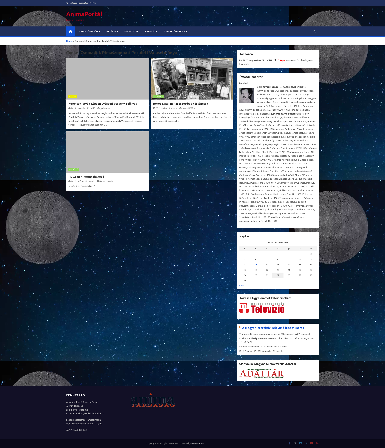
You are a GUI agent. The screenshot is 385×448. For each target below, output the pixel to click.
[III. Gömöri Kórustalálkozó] (107, 152)
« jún (241, 285)
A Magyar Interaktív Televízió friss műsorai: (273, 328)
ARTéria (111, 31)
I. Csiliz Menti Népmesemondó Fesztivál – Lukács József (268, 338)
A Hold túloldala (174, 31)
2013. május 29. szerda (166, 108)
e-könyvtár (131, 31)
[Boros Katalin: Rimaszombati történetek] (192, 79)
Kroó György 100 (247, 351)
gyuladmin (105, 108)
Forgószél (158, 96)
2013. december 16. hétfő (83, 108)
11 (256, 264)
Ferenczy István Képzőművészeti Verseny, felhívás (102, 103)
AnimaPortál (84, 14)
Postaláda (151, 31)
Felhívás (72, 96)
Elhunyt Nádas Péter (249, 346)
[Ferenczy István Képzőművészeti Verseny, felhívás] (107, 79)
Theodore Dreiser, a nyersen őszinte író (259, 334)
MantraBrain (197, 443)
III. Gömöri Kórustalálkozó (86, 176)
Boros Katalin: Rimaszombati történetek (180, 103)
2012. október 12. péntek (83, 181)
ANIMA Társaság (88, 31)
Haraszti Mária (188, 108)
